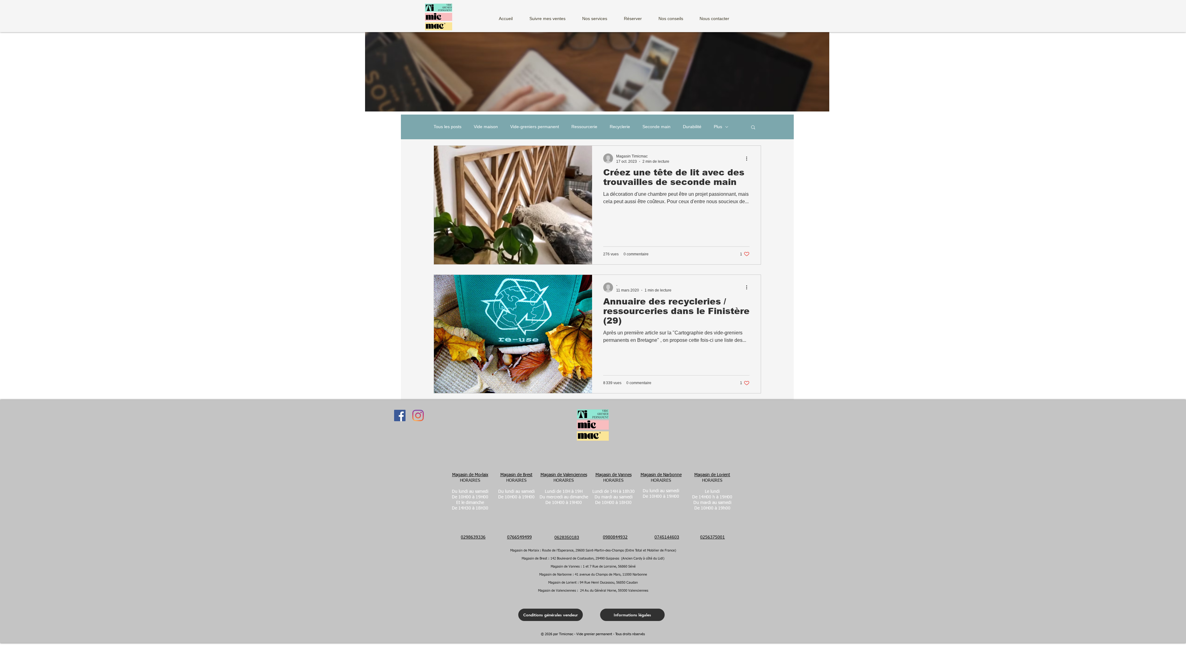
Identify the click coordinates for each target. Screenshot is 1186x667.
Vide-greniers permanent (534, 126)
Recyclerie (620, 126)
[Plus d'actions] (748, 158)
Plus (718, 126)
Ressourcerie (584, 126)
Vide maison (486, 126)
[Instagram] (418, 415)
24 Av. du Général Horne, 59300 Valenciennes (614, 590)
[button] (599, 16)
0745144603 (666, 537)
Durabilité (692, 126)
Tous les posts (447, 126)
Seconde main (656, 126)
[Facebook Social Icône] (400, 415)
